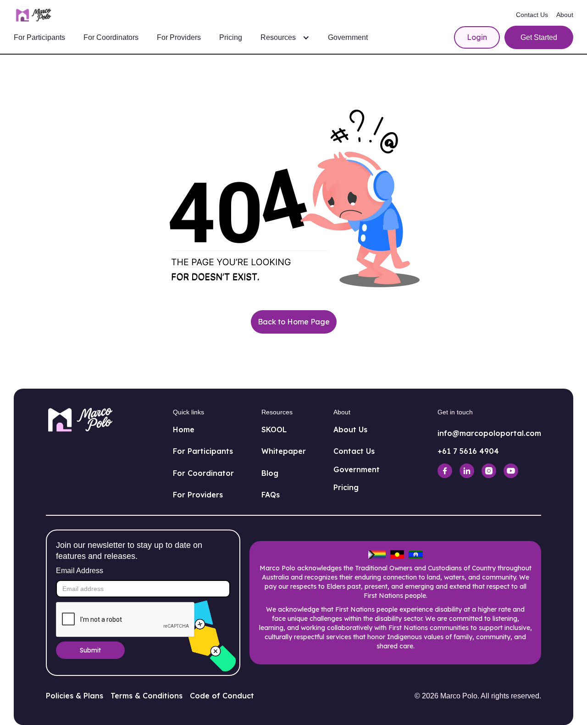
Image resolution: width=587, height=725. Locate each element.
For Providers (179, 37)
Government (348, 37)
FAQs (270, 494)
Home (183, 429)
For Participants (39, 37)
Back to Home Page (294, 321)
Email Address (79, 570)
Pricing (230, 37)
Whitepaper (283, 451)
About (564, 14)
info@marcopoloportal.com (489, 433)
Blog (269, 473)
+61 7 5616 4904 (468, 451)
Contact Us (532, 14)
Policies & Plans (74, 695)
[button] (285, 37)
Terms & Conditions (147, 695)
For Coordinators (110, 37)
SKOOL (274, 429)
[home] (35, 15)
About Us (350, 429)
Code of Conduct (222, 695)
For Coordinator (203, 473)
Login (477, 37)
